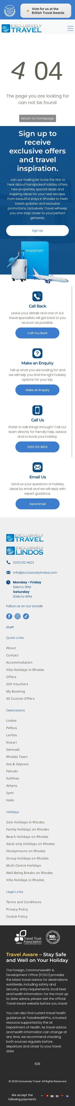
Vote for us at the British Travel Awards (45, 11)
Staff (10, 627)
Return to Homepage (37, 118)
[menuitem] (37, 647)
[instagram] (18, 616)
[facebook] (9, 616)
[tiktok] (26, 616)
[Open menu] (70, 28)
